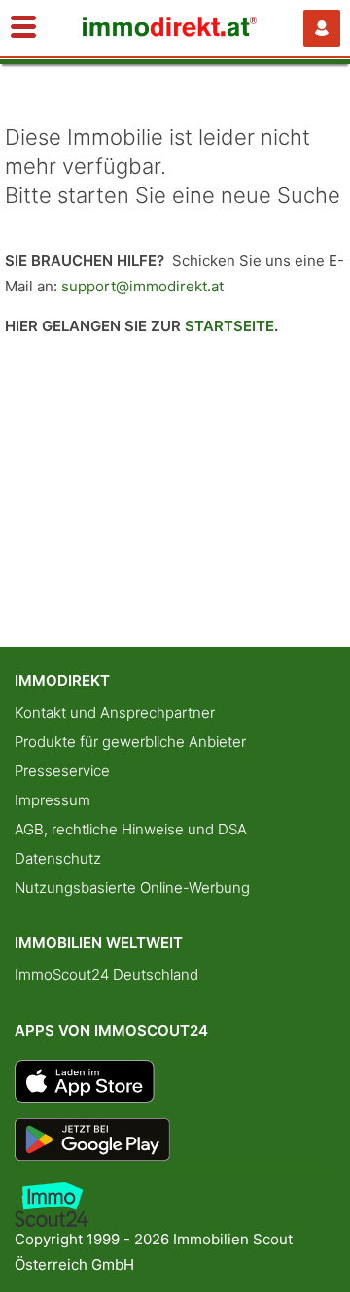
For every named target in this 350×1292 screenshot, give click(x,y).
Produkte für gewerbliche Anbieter (130, 741)
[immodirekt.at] (170, 31)
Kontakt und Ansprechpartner (115, 712)
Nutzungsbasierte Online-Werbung (132, 887)
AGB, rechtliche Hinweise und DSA (131, 829)
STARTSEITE (229, 326)
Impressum (52, 800)
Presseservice (62, 771)
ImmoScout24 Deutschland (106, 975)
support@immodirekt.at (142, 286)
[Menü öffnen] (23, 28)
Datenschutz (58, 858)
